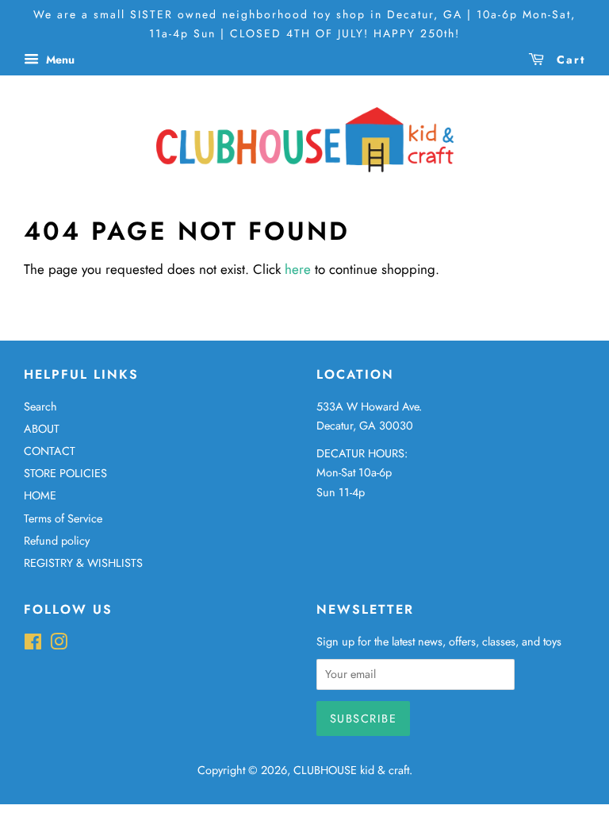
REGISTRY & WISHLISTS (83, 563)
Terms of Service (63, 518)
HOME (40, 495)
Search (40, 406)
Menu (59, 59)
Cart (568, 59)
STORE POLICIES (65, 473)
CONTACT (49, 451)
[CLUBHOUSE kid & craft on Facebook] (33, 645)
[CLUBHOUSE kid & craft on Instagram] (58, 645)
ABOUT (41, 429)
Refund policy (57, 541)
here (298, 269)
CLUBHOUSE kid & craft (351, 770)
